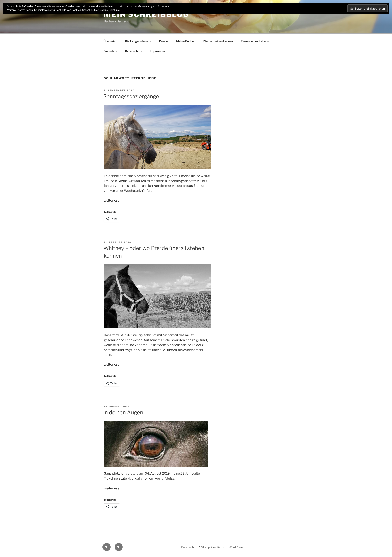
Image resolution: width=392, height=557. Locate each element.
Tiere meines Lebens (255, 41)
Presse (163, 41)
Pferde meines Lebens (218, 41)
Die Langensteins (136, 41)
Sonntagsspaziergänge (131, 96)
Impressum (157, 51)
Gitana (123, 181)
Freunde (108, 51)
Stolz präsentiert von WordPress (222, 547)
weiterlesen (112, 200)
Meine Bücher (185, 41)
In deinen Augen (123, 412)
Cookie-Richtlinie (110, 9)
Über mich (110, 41)
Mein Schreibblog (146, 14)
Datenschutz (133, 51)
